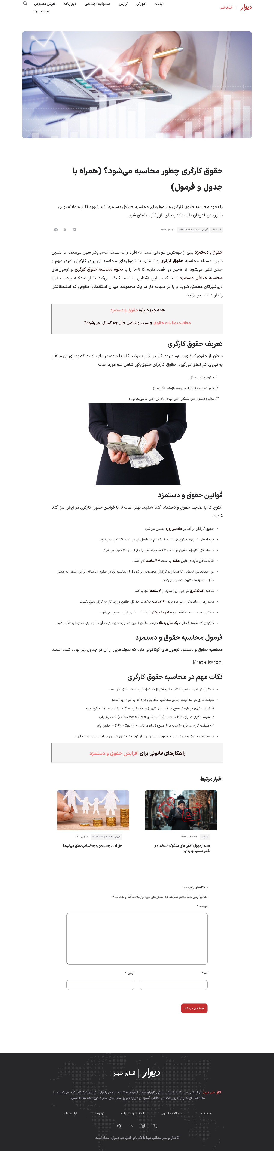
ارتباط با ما (70, 1113)
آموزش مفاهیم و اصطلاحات (193, 230)
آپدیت (159, 3)
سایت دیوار (41, 11)
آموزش (141, 3)
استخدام (216, 230)
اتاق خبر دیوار (211, 1092)
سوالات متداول (171, 1113)
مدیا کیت (205, 1113)
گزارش (123, 3)
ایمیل (129, 973)
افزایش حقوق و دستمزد (114, 753)
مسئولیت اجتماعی (97, 3)
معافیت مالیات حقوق (172, 323)
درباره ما (99, 1113)
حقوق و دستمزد (124, 310)
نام (204, 973)
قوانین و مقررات (132, 1113)
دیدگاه (202, 906)
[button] (74, 230)
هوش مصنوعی (44, 3)
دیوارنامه (70, 3)
